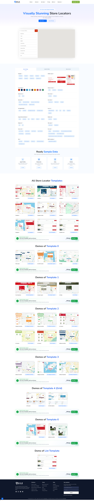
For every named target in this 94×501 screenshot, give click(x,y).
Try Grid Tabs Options (62, 405)
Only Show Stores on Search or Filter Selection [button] (55, 136)
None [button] (20, 110)
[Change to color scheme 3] (27, 90)
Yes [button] (19, 125)
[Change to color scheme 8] (40, 90)
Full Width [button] (24, 110)
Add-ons (53, 1)
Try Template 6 (30, 232)
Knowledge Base (56, 485)
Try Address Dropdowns (73, 374)
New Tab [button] (55, 119)
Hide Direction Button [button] (40, 141)
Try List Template (52, 232)
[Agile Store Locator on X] (18, 491)
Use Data (22, 167)
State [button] (64, 110)
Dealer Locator (34, 489)
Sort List (49, 108)
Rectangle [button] (24, 119)
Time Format (50, 93)
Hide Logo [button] (20, 141)
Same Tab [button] (50, 119)
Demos (31, 1)
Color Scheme (20, 87)
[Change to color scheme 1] (22, 90)
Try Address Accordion (51, 326)
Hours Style (50, 99)
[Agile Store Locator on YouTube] (23, 491)
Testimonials (44, 485)
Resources (59, 1)
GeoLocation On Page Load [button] (23, 104)
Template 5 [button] (20, 78)
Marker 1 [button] (33, 119)
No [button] (22, 125)
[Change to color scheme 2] (24, 90)
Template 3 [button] (37, 75)
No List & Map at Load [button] (60, 133)
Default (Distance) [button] (51, 110)
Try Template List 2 (74, 232)
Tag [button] (28, 119)
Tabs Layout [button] (50, 125)
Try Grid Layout (41, 405)
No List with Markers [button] (52, 133)
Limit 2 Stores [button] (27, 131)
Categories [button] (68, 110)
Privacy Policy (44, 490)
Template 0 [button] (20, 75)
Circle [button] (20, 119)
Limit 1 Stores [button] (21, 131)
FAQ (53, 490)
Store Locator (33, 484)
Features (36, 1)
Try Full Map (75, 263)
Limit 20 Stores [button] (21, 133)
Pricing (48, 1)
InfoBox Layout (50, 73)
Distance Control (50, 87)
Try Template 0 (30, 198)
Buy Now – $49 (75, 1)
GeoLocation (20, 99)
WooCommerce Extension (36, 487)
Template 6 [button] (26, 78)
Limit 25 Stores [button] (28, 133)
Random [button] (50, 113)
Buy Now (74, 238)
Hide (19, 139)
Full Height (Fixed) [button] (39, 110)
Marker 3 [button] (42, 119)
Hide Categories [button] (26, 141)
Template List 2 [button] (38, 78)
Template (19, 73)
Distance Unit (20, 93)
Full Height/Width (21, 108)
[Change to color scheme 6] (35, 90)
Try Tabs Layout (30, 263)
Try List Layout (74, 326)
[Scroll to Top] (2, 499)
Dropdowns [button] (56, 125)
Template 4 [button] (42, 75)
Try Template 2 (74, 198)
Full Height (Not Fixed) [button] (31, 110)
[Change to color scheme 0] (19, 90)
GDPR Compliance (51, 139)
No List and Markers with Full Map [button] (66, 131)
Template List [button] (32, 78)
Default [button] (50, 131)
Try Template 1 (52, 198)
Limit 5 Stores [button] (34, 131)
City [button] (60, 110)
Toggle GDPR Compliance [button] (52, 141)
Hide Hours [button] (33, 141)
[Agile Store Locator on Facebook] (16, 491)
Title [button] (56, 110)
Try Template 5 (74, 215)
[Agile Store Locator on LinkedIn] (20, 491)
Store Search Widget (35, 485)
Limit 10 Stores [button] (40, 131)
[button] (52, 80)
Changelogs (55, 489)
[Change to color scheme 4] (30, 90)
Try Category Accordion (29, 326)
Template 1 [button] (26, 75)
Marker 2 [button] (37, 119)
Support (54, 484)
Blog (43, 487)
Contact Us (55, 487)
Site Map (43, 489)
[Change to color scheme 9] (43, 90)
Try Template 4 (52, 215)
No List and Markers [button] (56, 131)
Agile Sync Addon (34, 490)
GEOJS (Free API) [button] (31, 104)
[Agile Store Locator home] (17, 2)
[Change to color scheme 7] (38, 90)
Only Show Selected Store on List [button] (69, 136)
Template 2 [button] (31, 75)
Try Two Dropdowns (29, 294)
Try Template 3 (30, 215)
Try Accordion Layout (51, 263)
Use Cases (43, 1)
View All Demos (51, 20)
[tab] (25, 69)
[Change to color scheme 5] (32, 90)
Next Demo (42, 20)
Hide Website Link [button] (21, 143)
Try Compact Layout (51, 294)
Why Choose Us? (45, 484)
